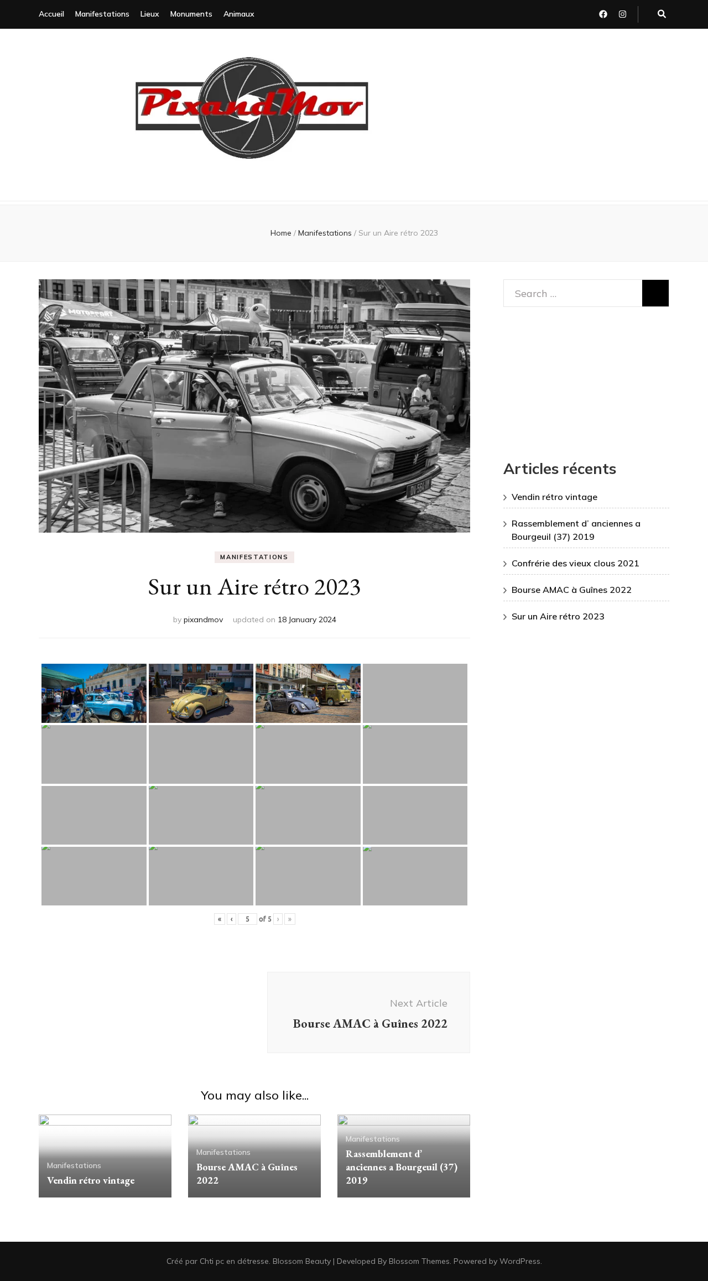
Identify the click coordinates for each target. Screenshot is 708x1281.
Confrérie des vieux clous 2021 (575, 563)
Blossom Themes (419, 1261)
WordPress (519, 1261)
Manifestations (102, 14)
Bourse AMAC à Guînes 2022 (572, 589)
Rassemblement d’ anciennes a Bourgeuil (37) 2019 (401, 1166)
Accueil (51, 14)
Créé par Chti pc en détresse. (219, 1261)
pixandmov (203, 619)
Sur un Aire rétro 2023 (558, 616)
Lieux (149, 14)
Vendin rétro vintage (90, 1180)
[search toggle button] (662, 14)
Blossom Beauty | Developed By (331, 1261)
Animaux (238, 14)
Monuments (191, 14)
